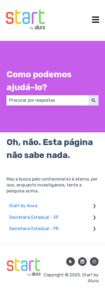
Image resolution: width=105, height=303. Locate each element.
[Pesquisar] (93, 100)
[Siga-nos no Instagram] (94, 261)
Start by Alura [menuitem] (23, 205)
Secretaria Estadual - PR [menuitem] (34, 228)
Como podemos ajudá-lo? (39, 80)
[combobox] (47, 100)
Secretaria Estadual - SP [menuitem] (34, 217)
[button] (94, 206)
